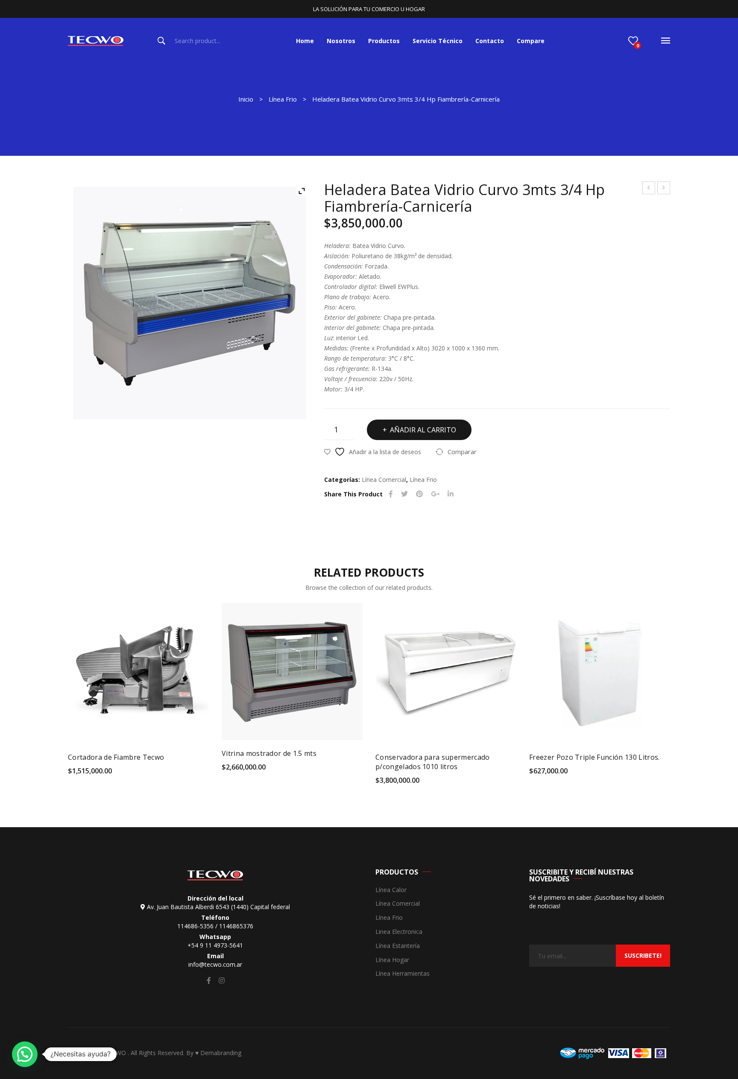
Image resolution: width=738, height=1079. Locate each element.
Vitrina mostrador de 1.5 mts (269, 753)
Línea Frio (283, 99)
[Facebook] (391, 494)
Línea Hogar (392, 960)
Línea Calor (391, 890)
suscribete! (643, 955)
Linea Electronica (398, 932)
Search (161, 41)
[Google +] (435, 494)
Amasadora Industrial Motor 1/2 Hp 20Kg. (664, 189)
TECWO (116, 1053)
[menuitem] (305, 41)
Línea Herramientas (402, 973)
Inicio (245, 99)
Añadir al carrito (423, 430)
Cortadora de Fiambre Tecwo (116, 757)
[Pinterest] (419, 494)
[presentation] (51, 690)
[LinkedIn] (451, 494)
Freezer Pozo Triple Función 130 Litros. (594, 757)
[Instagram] (221, 980)
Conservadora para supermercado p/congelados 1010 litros (432, 761)
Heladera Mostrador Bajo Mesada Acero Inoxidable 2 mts (649, 189)
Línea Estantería (397, 946)
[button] (25, 1054)
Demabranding (220, 1053)
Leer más (551, 774)
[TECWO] (95, 40)
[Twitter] (404, 494)
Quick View (195, 773)
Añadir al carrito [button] (98, 774)
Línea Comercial (384, 479)
